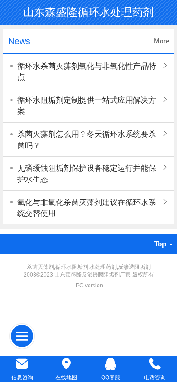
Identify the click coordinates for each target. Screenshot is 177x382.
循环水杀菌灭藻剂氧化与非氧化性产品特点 (86, 71)
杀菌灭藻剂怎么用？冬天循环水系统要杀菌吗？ (86, 139)
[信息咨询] (22, 364)
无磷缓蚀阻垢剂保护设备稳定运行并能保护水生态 (86, 173)
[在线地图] (66, 364)
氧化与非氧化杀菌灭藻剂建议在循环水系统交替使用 (86, 208)
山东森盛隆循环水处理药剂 (88, 12)
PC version (89, 285)
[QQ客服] (110, 364)
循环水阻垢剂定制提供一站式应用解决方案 (86, 105)
